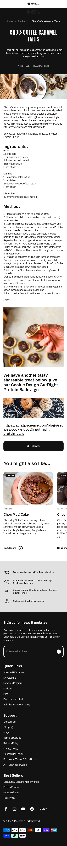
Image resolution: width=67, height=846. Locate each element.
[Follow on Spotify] (32, 809)
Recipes (22, 21)
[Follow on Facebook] (5, 809)
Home (10, 21)
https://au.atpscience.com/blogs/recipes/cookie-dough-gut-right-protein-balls (33, 429)
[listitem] (33, 4)
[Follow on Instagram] (14, 809)
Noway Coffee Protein (24, 183)
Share (35, 446)
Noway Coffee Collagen (23, 120)
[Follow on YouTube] (23, 809)
